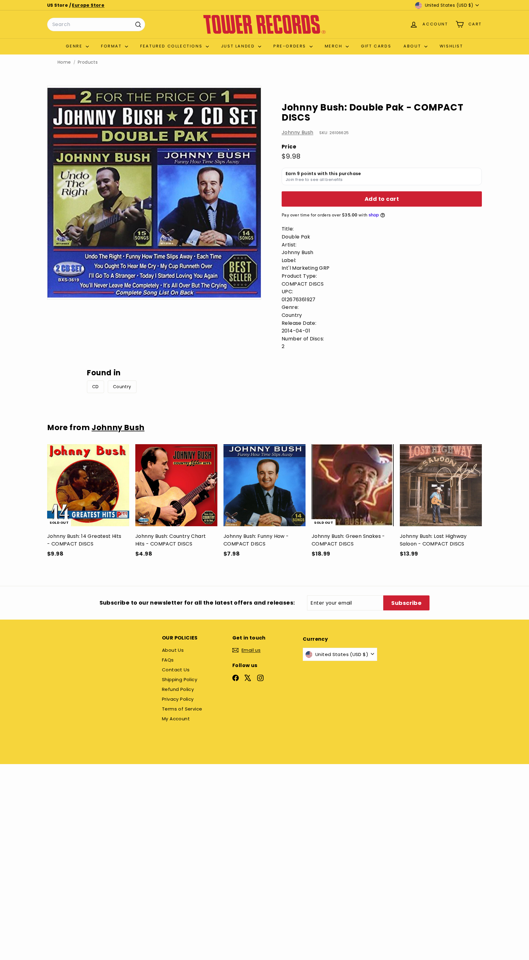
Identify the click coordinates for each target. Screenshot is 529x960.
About (413, 46)
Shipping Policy (179, 679)
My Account (176, 718)
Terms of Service (182, 709)
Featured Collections (172, 46)
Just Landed (239, 46)
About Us (173, 650)
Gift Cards (376, 46)
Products (88, 62)
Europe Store (88, 5)
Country (122, 387)
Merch (334, 46)
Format (112, 46)
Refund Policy (178, 689)
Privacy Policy (178, 699)
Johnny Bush (297, 132)
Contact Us (175, 669)
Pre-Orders (290, 46)
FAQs (168, 660)
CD (95, 387)
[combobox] (96, 24)
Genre (75, 46)
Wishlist (451, 46)
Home (64, 62)
